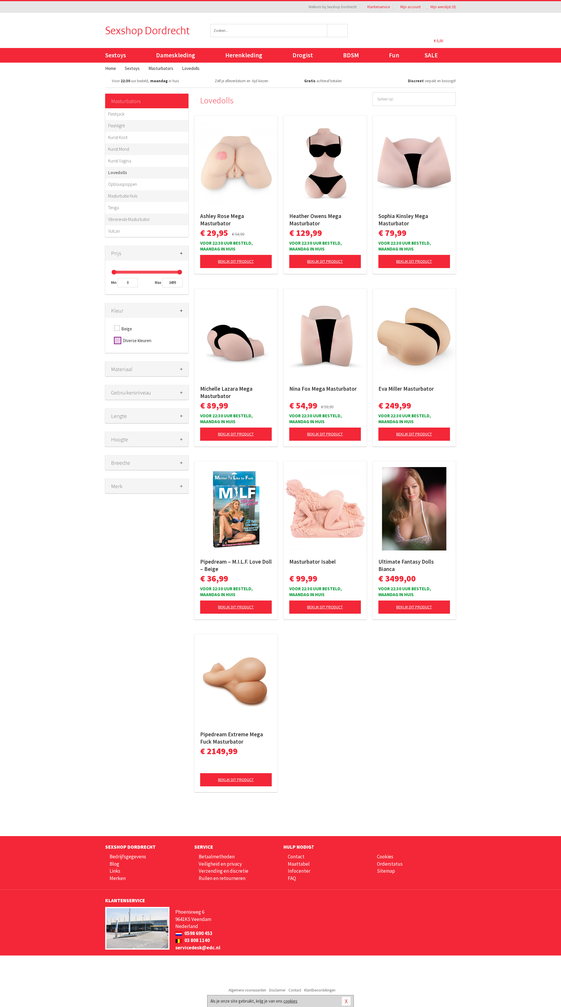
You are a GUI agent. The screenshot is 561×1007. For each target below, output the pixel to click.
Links (115, 871)
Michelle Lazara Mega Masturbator (226, 392)
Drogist (302, 55)
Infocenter (299, 871)
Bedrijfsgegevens (128, 856)
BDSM (351, 55)
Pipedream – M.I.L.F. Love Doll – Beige (236, 565)
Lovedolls (117, 172)
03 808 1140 (196, 940)
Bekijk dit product (236, 261)
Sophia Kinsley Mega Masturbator (403, 219)
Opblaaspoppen (122, 184)
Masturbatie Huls (122, 196)
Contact (296, 856)
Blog (114, 864)
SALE (431, 55)
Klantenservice (378, 6)
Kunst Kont (117, 137)
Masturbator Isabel (312, 561)
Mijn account (410, 6)
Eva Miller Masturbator (406, 388)
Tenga (113, 207)
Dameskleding (175, 55)
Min (114, 282)
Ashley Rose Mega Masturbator (222, 219)
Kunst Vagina (119, 161)
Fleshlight (116, 125)
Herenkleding (243, 55)
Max (158, 282)
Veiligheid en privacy (220, 864)
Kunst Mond (118, 149)
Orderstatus (390, 864)
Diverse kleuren (137, 340)
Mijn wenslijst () (443, 6)
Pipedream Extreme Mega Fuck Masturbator (231, 738)
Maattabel (299, 864)
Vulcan (114, 231)
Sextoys (115, 55)
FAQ (292, 878)
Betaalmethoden (217, 856)
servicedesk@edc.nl (197, 947)
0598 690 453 (197, 933)
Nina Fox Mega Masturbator (323, 388)
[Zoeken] (337, 30)
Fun (394, 55)
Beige (126, 329)
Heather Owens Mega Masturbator (315, 219)
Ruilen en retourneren (222, 878)
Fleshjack (116, 114)
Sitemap (386, 871)
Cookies (385, 856)
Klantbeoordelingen (319, 990)
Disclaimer (277, 990)
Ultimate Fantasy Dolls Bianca (406, 565)
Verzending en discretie (223, 871)
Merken (118, 878)
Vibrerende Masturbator (129, 219)
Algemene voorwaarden (247, 990)
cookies (290, 1001)
